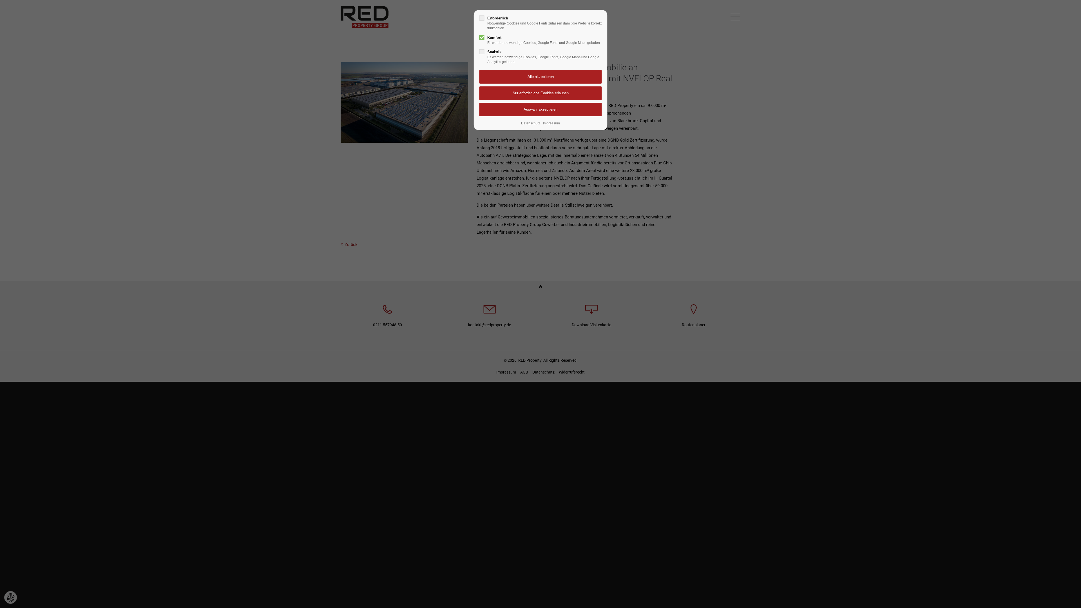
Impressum (551, 123)
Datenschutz (530, 123)
